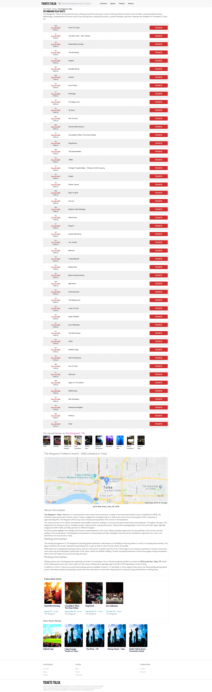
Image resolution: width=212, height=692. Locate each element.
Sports (112, 3)
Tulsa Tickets (47, 9)
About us (143, 672)
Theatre (122, 3)
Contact (142, 669)
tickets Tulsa (51, 682)
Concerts (103, 3)
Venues (131, 3)
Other (77, 669)
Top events (78, 675)
